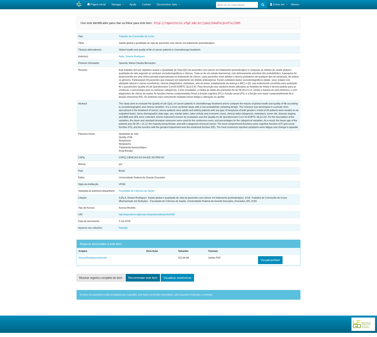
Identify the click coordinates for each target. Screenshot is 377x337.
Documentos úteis (167, 4)
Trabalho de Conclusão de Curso (136, 36)
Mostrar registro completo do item (100, 277)
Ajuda (133, 4)
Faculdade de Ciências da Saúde (137, 191)
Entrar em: (279, 4)
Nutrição (123, 228)
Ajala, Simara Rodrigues (132, 56)
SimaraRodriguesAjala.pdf (92, 257)
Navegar (117, 4)
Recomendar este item (142, 277)
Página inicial (98, 4)
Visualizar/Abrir (270, 260)
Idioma (294, 4)
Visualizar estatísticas (177, 277)
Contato (146, 4)
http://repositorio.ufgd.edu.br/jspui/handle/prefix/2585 (147, 214)
